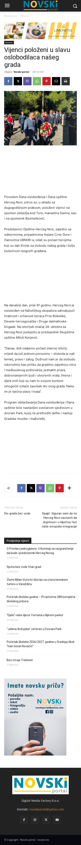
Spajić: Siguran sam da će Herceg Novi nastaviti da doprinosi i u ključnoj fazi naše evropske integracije (59, 520)
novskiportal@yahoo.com (46, 809)
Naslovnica (10, 16)
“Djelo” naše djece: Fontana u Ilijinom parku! (35, 615)
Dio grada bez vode (17, 513)
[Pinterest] (46, 81)
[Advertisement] (40, 172)
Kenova (25, 16)
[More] (69, 488)
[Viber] (27, 81)
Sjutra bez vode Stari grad (24, 567)
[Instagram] (35, 820)
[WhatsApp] (37, 81)
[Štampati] (65, 81)
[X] (18, 81)
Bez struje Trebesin (20, 660)
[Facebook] (8, 81)
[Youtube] (57, 820)
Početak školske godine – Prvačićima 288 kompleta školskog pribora (41, 599)
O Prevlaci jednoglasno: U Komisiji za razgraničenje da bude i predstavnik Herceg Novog (40, 551)
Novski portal (21, 71)
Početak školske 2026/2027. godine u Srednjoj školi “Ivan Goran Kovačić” (40, 644)
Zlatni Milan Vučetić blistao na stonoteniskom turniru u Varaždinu (37, 582)
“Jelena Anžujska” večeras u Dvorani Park (34, 629)
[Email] (56, 81)
